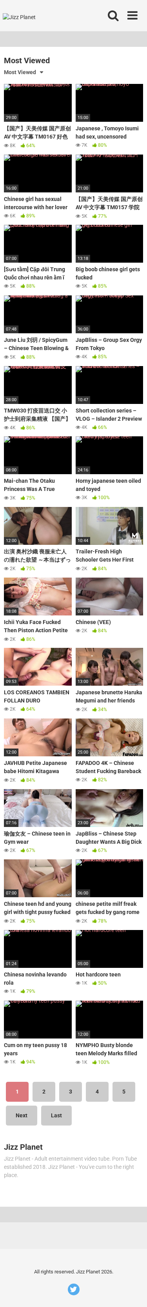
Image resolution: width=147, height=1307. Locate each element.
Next (21, 1115)
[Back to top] (132, 1291)
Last (56, 1115)
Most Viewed (20, 72)
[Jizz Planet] (20, 15)
